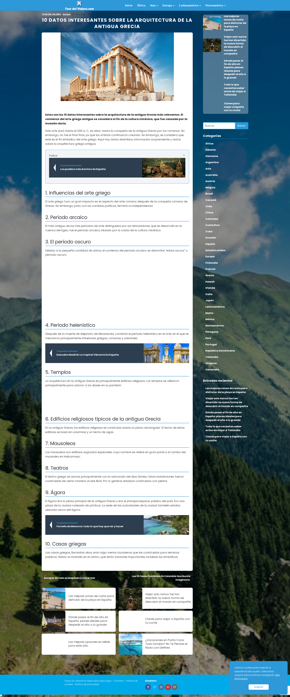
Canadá (210, 200)
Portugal (211, 344)
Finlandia (211, 263)
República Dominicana (220, 350)
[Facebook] (148, 687)
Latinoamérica (188, 5)
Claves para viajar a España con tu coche (226, 438)
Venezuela (212, 369)
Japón (209, 300)
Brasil (209, 193)
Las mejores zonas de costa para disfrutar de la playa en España (226, 390)
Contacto (118, 680)
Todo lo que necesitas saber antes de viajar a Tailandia (223, 428)
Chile (208, 206)
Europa (167, 5)
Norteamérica (214, 5)
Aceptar (258, 687)
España (210, 244)
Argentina (212, 162)
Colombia (211, 219)
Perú (208, 338)
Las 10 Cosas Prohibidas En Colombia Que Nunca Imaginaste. (161, 578)
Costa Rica (212, 225)
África (141, 5)
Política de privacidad (87, 684)
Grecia (209, 275)
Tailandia (211, 357)
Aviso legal (105, 680)
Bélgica (210, 187)
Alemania (211, 156)
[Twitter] (155, 687)
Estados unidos (215, 250)
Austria (210, 181)
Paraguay (211, 332)
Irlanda (210, 288)
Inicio (128, 5)
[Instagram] (161, 687)
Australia (211, 175)
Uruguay (211, 363)
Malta (209, 313)
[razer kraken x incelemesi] (145, 696)
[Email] (175, 687)
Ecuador (210, 237)
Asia (153, 5)
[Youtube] (168, 687)
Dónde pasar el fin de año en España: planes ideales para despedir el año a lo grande (223, 416)
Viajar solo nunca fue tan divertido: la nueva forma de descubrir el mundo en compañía (226, 402)
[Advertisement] (117, 281)
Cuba (209, 231)
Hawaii (209, 281)
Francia (210, 269)
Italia (209, 294)
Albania (210, 150)
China (209, 212)
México (209, 319)
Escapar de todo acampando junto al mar (69, 578)
